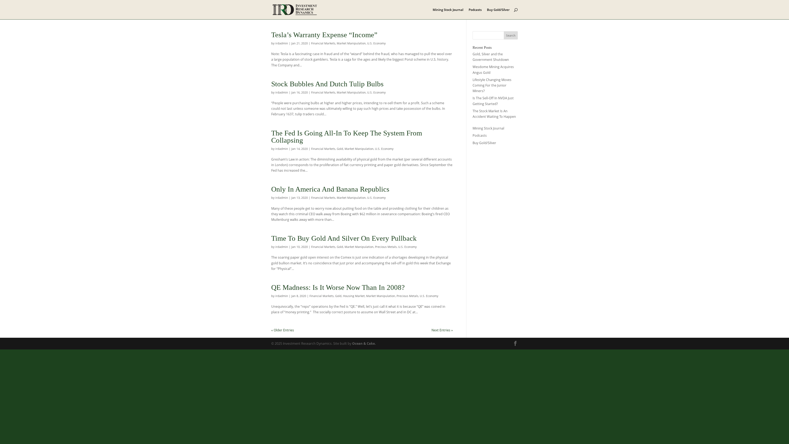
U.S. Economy (376, 43)
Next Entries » (442, 330)
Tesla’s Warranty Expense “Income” (324, 35)
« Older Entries (282, 330)
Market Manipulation (351, 43)
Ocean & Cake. (364, 343)
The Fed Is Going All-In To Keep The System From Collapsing (346, 136)
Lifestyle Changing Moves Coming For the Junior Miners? (492, 85)
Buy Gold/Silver (498, 10)
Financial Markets (323, 43)
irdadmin (281, 43)
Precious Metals (386, 247)
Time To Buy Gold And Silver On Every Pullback (344, 238)
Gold (340, 149)
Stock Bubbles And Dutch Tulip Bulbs (327, 84)
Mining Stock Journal (448, 10)
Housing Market (354, 296)
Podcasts (475, 10)
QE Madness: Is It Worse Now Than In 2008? (338, 287)
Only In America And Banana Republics (330, 189)
